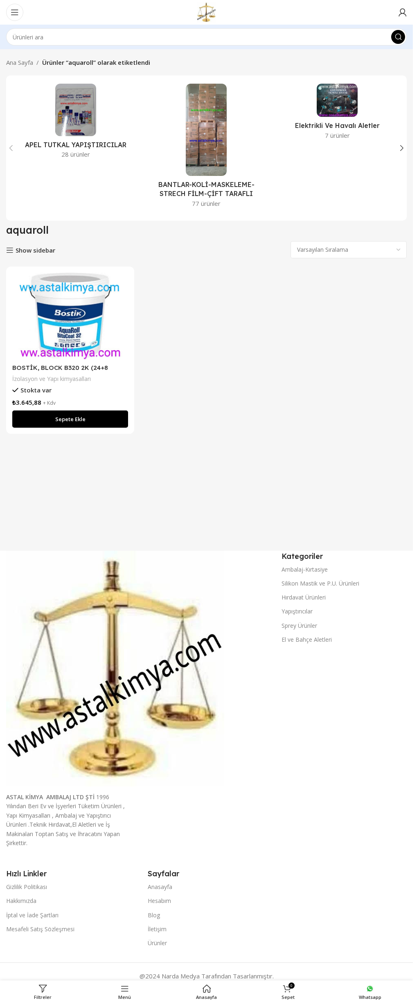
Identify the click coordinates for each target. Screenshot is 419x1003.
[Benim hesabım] (402, 12)
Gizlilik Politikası (26, 887)
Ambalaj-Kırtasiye (305, 569)
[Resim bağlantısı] (115, 668)
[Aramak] (398, 37)
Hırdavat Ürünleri (304, 597)
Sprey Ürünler (299, 625)
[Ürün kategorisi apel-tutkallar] (75, 123)
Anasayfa (160, 887)
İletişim (157, 929)
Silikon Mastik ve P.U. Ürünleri (320, 583)
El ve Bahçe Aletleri (307, 639)
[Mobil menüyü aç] (14, 12)
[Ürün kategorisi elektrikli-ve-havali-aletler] (337, 114)
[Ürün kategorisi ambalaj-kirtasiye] (206, 148)
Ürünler (157, 943)
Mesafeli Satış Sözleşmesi (40, 929)
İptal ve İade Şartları (32, 915)
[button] (11, 148)
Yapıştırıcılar (297, 611)
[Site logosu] (206, 11)
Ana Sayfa (19, 62)
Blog (154, 915)
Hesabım (159, 901)
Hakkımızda (21, 901)
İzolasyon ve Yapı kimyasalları (51, 379)
